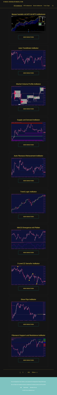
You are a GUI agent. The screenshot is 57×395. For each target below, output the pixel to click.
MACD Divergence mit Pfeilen (28, 228)
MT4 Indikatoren (18, 5)
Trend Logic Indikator (28, 192)
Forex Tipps (47, 5)
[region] (28, 25)
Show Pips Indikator (28, 299)
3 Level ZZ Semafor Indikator (28, 263)
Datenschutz (25, 387)
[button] (12, 23)
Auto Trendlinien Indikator (28, 48)
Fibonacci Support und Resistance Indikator (28, 335)
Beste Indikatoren (37, 5)
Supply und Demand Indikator (28, 120)
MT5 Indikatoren (28, 5)
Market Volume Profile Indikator (28, 84)
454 (29, 372)
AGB (21, 387)
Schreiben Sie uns (33, 387)
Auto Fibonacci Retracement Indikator (28, 156)
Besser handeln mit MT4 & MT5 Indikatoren (28, 14)
